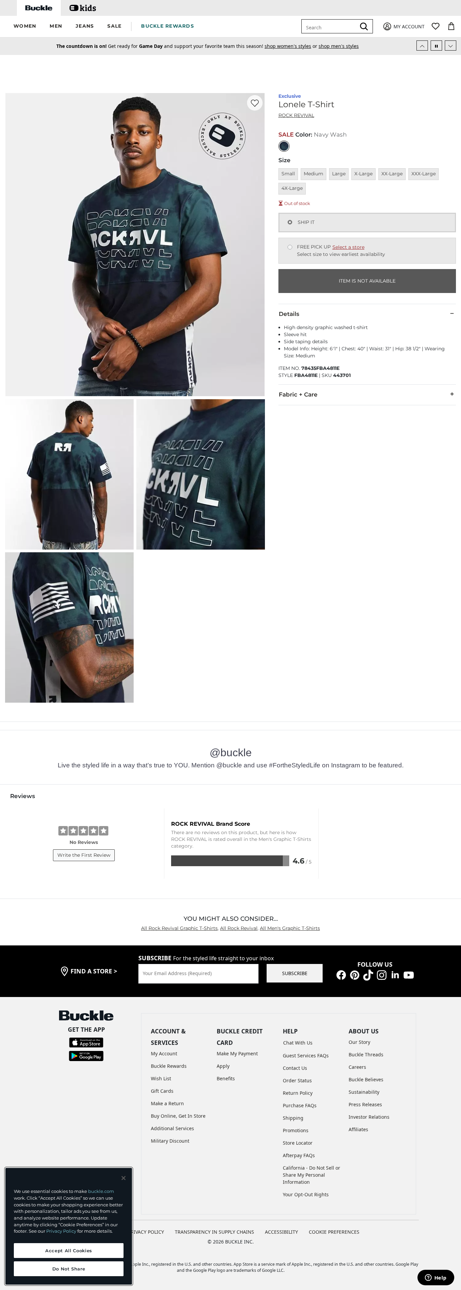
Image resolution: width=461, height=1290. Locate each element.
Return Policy (298, 1093)
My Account (164, 1053)
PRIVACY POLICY (146, 1232)
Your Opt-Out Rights (306, 1194)
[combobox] (330, 26)
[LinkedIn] (395, 974)
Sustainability (364, 1092)
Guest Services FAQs (306, 1055)
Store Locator (298, 1143)
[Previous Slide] (422, 45)
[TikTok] (368, 974)
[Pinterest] (354, 974)
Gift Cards (162, 1091)
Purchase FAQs (300, 1105)
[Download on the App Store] (86, 1042)
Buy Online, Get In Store (178, 1116)
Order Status (297, 1080)
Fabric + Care (298, 394)
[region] (68, 1226)
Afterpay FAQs (299, 1155)
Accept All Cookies (68, 1250)
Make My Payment (237, 1053)
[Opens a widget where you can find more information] (435, 1278)
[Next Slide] (450, 45)
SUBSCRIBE (294, 973)
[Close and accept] (123, 1178)
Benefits (226, 1078)
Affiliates (358, 1129)
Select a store (348, 247)
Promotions (295, 1130)
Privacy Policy (61, 1231)
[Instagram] (381, 974)
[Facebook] (341, 974)
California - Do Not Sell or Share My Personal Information (311, 1175)
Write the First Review (83, 855)
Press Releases (365, 1104)
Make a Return (167, 1103)
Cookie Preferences (334, 1232)
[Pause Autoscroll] (436, 45)
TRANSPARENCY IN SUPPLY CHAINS (214, 1232)
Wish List (161, 1078)
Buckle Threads (366, 1054)
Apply (223, 1066)
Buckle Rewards (169, 1066)
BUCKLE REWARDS (167, 26)
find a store (94, 971)
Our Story (359, 1042)
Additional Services (172, 1128)
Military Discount (170, 1141)
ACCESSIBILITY (281, 1232)
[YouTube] (408, 974)
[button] (25, 26)
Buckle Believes (366, 1079)
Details (289, 314)
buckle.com (101, 1191)
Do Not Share (68, 1268)
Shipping (293, 1118)
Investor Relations (369, 1117)
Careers (357, 1067)
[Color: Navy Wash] (284, 146)
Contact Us (295, 1068)
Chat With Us (298, 1042)
